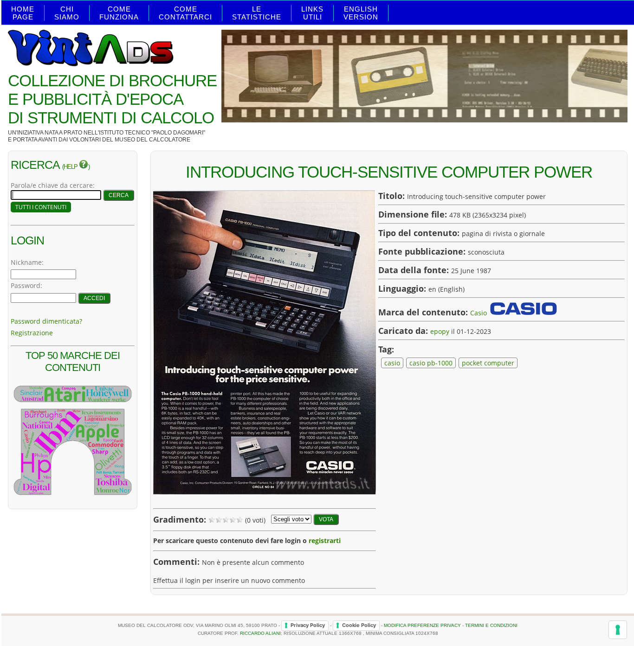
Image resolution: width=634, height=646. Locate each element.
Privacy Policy (308, 625)
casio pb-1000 (431, 362)
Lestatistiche (256, 13)
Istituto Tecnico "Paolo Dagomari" (152, 132)
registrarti (325, 540)
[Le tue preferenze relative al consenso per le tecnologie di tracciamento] (618, 630)
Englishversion (360, 13)
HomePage (22, 13)
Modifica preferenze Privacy (422, 624)
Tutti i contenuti (40, 207)
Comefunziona (119, 13)
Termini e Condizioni (491, 624)
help (71, 167)
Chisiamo (66, 13)
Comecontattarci (185, 13)
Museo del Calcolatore (152, 139)
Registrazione (32, 332)
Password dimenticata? (46, 321)
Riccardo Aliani (260, 633)
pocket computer (488, 362)
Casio (478, 312)
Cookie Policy (359, 625)
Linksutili (312, 13)
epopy (439, 331)
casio (392, 362)
